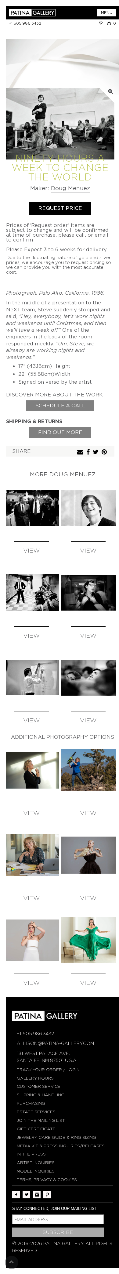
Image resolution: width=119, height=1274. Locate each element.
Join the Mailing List (41, 1120)
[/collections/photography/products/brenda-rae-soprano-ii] (88, 940)
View (31, 551)
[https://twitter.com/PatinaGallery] (26, 1194)
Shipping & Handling (40, 1095)
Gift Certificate (36, 1129)
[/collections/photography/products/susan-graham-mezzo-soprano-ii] (31, 770)
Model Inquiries (36, 1171)
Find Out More (60, 432)
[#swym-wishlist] (102, 23)
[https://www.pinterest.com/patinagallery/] (47, 1194)
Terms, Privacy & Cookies (47, 1179)
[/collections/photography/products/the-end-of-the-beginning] (31, 507)
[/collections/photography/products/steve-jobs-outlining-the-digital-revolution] (31, 677)
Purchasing (31, 1103)
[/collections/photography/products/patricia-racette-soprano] (31, 854)
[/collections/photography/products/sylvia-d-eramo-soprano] (31, 940)
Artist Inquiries (36, 1162)
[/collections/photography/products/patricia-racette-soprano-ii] (88, 770)
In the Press (31, 1154)
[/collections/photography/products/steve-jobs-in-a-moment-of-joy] (88, 507)
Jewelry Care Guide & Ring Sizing (56, 1137)
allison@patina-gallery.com (55, 1043)
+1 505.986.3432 (25, 23)
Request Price (60, 208)
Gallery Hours (35, 1078)
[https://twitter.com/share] (96, 452)
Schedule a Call (60, 406)
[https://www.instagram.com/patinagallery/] (37, 1194)
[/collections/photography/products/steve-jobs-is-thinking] (88, 677)
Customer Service (38, 1086)
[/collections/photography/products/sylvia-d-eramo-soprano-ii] (88, 854)
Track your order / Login (48, 1069)
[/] (34, 12)
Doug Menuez (70, 188)
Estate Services (36, 1112)
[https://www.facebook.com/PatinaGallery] (16, 1194)
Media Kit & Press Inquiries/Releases (61, 1146)
